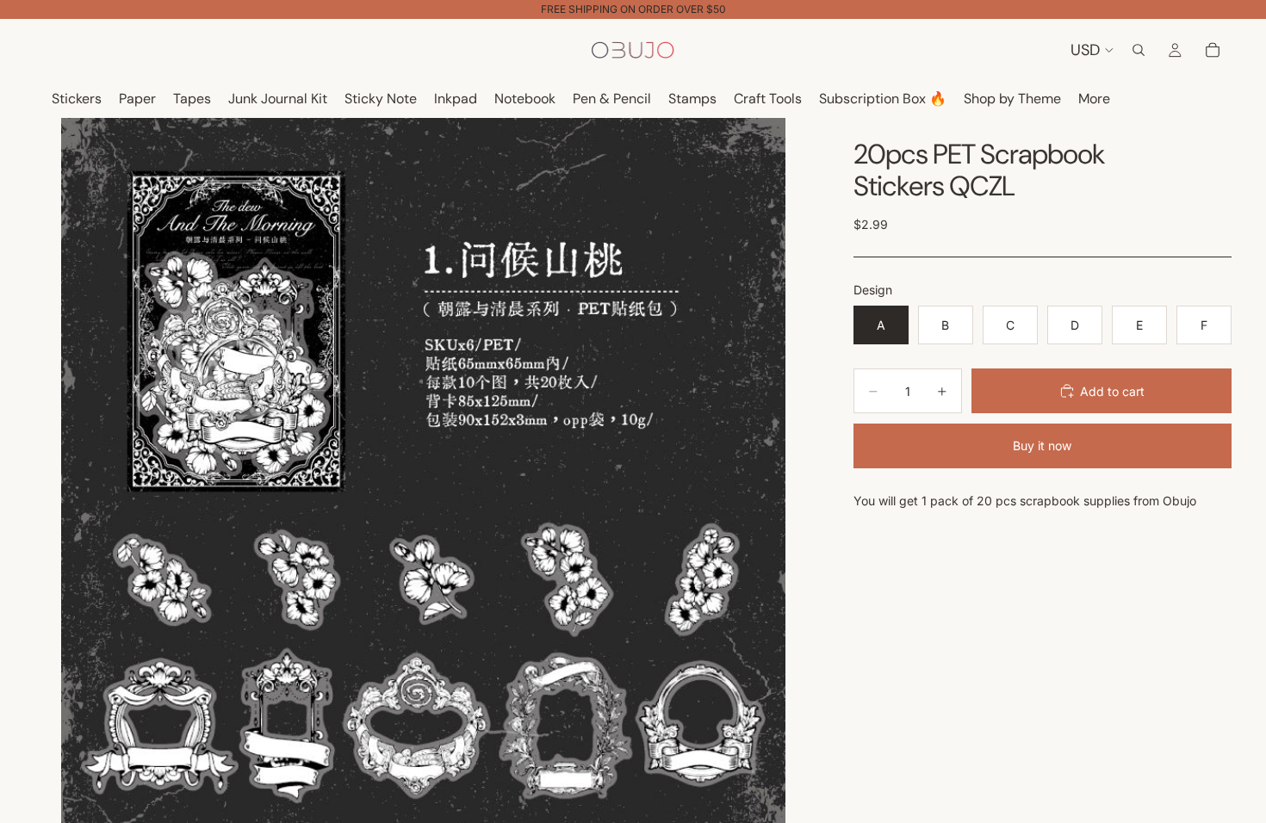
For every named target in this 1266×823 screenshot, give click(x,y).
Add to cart (1112, 391)
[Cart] (1213, 50)
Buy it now (1042, 445)
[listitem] (1094, 99)
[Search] (1138, 50)
